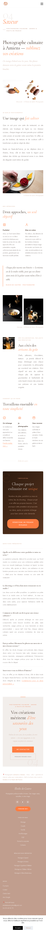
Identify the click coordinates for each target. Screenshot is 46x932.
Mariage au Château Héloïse (23, 869)
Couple (23, 826)
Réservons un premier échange (23, 523)
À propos (6, 886)
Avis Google (6, 897)
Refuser (28, 928)
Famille (23, 830)
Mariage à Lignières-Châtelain (23, 865)
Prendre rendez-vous (23, 757)
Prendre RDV (23, 809)
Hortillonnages (23, 833)
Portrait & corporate (23, 841)
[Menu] (42, 3)
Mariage (23, 822)
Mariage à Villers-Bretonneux (23, 873)
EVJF (23, 837)
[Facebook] (22, 802)
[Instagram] (17, 802)
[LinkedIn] (28, 802)
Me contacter (23, 749)
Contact (5, 890)
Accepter (18, 928)
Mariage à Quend (23, 858)
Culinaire (23, 845)
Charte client (6, 893)
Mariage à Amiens (23, 861)
